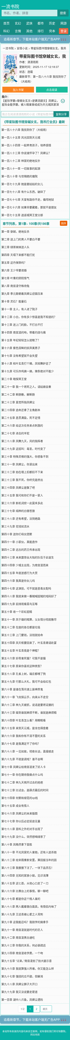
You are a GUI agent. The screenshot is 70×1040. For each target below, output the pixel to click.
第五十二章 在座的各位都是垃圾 (20, 627)
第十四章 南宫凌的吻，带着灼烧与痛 (23, 332)
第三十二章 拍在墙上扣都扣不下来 (22, 472)
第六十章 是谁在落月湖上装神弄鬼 (22, 689)
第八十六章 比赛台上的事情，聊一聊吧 (24, 891)
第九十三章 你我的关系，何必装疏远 (23, 945)
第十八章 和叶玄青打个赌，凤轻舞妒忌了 (26, 363)
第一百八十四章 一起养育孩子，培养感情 (26, 145)
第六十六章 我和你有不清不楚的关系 (23, 736)
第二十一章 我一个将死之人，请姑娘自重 (26, 386)
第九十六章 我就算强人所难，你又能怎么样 (27, 968)
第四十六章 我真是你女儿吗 (18, 580)
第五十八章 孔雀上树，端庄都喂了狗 (23, 674)
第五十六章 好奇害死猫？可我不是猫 (23, 658)
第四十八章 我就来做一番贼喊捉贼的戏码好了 (29, 596)
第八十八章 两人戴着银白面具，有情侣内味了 (29, 906)
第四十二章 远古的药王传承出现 (20, 549)
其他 (29, 31)
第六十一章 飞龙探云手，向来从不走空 (24, 697)
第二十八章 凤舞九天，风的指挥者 (22, 441)
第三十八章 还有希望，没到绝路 (20, 518)
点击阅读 (51, 90)
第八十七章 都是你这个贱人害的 (20, 899)
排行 (41, 31)
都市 (41, 23)
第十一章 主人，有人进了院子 (19, 309)
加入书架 (18, 90)
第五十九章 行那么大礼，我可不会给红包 (26, 681)
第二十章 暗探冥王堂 (14, 379)
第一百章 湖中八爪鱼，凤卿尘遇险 (22, 999)
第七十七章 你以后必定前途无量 (20, 821)
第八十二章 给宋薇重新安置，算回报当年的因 (29, 860)
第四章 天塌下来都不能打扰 (18, 255)
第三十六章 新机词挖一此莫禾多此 (22, 503)
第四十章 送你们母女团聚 (16, 534)
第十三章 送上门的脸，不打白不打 (22, 324)
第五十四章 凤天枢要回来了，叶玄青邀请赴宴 (29, 643)
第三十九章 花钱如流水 (15, 526)
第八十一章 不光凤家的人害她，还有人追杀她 (29, 852)
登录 (63, 31)
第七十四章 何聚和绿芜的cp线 (19, 798)
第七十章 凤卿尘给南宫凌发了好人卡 (23, 767)
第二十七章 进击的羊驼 (15, 433)
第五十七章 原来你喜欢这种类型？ (22, 666)
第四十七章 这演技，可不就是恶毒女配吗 (26, 588)
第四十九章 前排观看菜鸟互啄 (19, 604)
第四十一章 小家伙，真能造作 (19, 542)
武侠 (29, 23)
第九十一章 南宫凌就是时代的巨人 (22, 930)
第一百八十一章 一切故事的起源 (20, 168)
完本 (52, 31)
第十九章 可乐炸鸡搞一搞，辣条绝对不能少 (27, 371)
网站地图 (35, 1034)
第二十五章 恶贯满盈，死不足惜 (20, 418)
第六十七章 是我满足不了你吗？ (20, 743)
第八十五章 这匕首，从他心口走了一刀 (24, 883)
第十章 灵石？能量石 (14, 301)
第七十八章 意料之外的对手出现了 (22, 829)
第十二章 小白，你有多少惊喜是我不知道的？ (29, 317)
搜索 (63, 13)
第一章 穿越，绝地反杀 (15, 231)
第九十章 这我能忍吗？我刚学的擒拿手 (24, 922)
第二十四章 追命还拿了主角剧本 (20, 410)
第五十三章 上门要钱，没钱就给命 (22, 635)
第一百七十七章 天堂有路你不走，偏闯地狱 (27, 199)
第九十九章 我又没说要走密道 (19, 992)
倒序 (63, 223)
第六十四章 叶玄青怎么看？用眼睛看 (23, 720)
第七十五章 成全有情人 (15, 805)
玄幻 (18, 23)
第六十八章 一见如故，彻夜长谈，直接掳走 (27, 751)
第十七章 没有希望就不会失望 (19, 355)
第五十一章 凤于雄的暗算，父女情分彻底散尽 (29, 619)
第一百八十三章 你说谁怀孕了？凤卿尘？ (26, 153)
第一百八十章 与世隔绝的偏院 (19, 176)
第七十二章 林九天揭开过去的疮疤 (22, 782)
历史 (52, 23)
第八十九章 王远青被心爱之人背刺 (22, 914)
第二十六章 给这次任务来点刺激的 (22, 425)
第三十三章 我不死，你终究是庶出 (22, 480)
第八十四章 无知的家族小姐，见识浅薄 (24, 875)
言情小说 (22, 48)
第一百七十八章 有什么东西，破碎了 (23, 192)
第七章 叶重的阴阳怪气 (15, 278)
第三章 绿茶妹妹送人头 (15, 247)
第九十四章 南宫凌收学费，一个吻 (22, 953)
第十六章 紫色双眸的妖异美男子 (20, 348)
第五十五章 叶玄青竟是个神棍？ (20, 650)
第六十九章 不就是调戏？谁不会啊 (22, 759)
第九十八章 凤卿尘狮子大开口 (19, 984)
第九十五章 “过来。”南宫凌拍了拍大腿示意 (26, 961)
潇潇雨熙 (32, 62)
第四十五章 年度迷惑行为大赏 (19, 573)
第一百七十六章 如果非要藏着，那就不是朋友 (29, 207)
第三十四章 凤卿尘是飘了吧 (18, 487)
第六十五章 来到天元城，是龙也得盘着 (24, 728)
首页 (6, 23)
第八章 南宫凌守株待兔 (15, 286)
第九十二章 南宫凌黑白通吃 (18, 937)
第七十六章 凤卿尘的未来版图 (19, 813)
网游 (63, 23)
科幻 (6, 31)
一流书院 (10, 6)
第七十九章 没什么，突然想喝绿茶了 (23, 836)
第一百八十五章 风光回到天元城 (20, 137)
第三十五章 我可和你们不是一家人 (22, 495)
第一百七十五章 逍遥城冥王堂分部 (22, 215)
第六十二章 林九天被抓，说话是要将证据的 (27, 705)
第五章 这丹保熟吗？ (14, 262)
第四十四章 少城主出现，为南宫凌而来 (24, 565)
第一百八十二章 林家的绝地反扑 (20, 161)
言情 (18, 31)
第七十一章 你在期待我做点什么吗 (22, 774)
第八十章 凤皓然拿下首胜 (16, 844)
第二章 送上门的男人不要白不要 (20, 239)
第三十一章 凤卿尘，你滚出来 (19, 464)
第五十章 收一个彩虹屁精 (16, 611)
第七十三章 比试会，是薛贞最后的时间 (24, 790)
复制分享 (61, 114)
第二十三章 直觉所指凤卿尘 (18, 402)
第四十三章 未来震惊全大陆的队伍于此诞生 (27, 557)
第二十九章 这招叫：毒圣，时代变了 (23, 449)
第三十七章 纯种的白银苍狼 (18, 511)
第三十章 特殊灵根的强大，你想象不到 (24, 456)
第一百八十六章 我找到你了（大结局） (24, 130)
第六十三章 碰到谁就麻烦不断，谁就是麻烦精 (29, 712)
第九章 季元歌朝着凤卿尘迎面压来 (22, 293)
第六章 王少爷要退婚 (14, 270)
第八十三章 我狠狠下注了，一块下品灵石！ (27, 868)
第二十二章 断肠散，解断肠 (18, 394)
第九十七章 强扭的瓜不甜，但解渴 (22, 976)
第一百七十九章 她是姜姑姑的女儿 (22, 184)
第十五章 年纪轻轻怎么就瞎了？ (20, 340)
